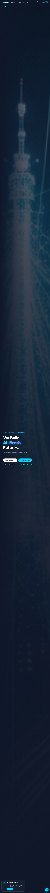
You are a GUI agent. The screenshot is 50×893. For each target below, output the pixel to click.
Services (13, 2)
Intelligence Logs (37, 2)
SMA (27, 2)
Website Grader (31, 2)
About (43, 2)
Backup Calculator (28, 464)
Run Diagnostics (11, 464)
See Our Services (9, 460)
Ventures (19, 2)
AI (23, 2)
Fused (6, 2)
